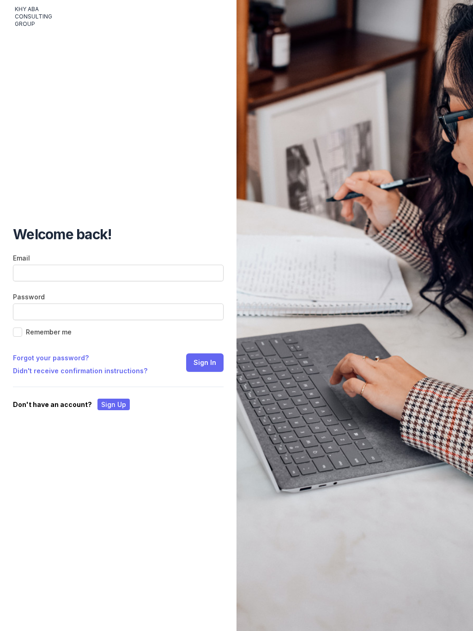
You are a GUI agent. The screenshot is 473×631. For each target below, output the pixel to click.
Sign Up (113, 404)
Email (21, 258)
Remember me (49, 332)
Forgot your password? (51, 358)
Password (29, 297)
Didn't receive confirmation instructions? (80, 371)
